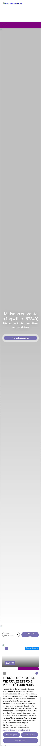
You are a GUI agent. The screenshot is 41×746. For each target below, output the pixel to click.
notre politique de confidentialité (16, 730)
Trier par (6, 633)
